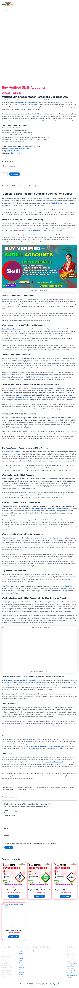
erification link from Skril (33, 230)
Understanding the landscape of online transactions (19, 680)
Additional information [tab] (19, 186)
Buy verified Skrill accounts (11, 329)
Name (6, 828)
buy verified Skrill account (54, 203)
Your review (9, 816)
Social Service (21, 962)
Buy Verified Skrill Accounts (11, 162)
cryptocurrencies (22, 547)
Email (6, 835)
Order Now (14, 174)
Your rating (7, 811)
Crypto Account (21, 957)
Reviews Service (21, 971)
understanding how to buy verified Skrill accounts (46, 746)
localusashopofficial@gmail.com (17, 148)
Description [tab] (6, 186)
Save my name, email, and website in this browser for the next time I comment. (31, 843)
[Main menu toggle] (75, 4)
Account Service (21, 976)
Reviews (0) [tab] (33, 186)
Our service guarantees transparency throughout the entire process (45, 508)
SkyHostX (55, 984)
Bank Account (21, 952)
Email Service (21, 966)
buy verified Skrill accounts (25, 102)
